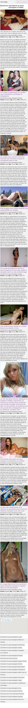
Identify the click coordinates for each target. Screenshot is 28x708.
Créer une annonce (22, 2)
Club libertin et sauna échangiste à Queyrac (11, 696)
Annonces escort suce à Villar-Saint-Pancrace (12, 693)
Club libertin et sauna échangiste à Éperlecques (12, 666)
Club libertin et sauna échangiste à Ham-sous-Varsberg (12, 700)
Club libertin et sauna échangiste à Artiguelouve (12, 669)
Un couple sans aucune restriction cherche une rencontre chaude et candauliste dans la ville (12, 158)
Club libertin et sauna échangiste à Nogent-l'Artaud (13, 661)
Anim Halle (3, 2)
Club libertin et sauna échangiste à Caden (11, 680)
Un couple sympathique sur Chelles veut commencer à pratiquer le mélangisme (13, 94)
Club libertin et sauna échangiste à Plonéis (11, 664)
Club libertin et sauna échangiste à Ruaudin (11, 655)
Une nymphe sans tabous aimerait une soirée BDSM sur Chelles (14, 209)
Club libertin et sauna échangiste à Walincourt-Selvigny (12, 641)
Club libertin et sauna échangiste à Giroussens (12, 677)
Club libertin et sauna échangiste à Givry (10, 688)
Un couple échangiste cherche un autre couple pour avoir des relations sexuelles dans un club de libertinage (13, 270)
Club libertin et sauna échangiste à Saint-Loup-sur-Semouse (13, 673)
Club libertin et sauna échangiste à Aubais (11, 647)
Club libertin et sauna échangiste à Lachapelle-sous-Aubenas (12, 651)
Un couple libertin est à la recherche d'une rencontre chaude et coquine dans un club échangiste (13, 586)
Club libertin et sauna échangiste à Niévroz (11, 691)
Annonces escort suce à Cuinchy (8, 658)
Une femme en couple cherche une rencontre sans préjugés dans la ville (13, 32)
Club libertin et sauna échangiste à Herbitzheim (12, 645)
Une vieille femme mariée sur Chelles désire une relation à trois (13, 327)
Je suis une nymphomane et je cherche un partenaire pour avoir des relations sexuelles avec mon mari (13, 509)
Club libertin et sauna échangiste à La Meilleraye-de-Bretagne (13, 684)
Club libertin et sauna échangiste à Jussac (11, 637)
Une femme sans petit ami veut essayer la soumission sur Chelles (12, 460)
